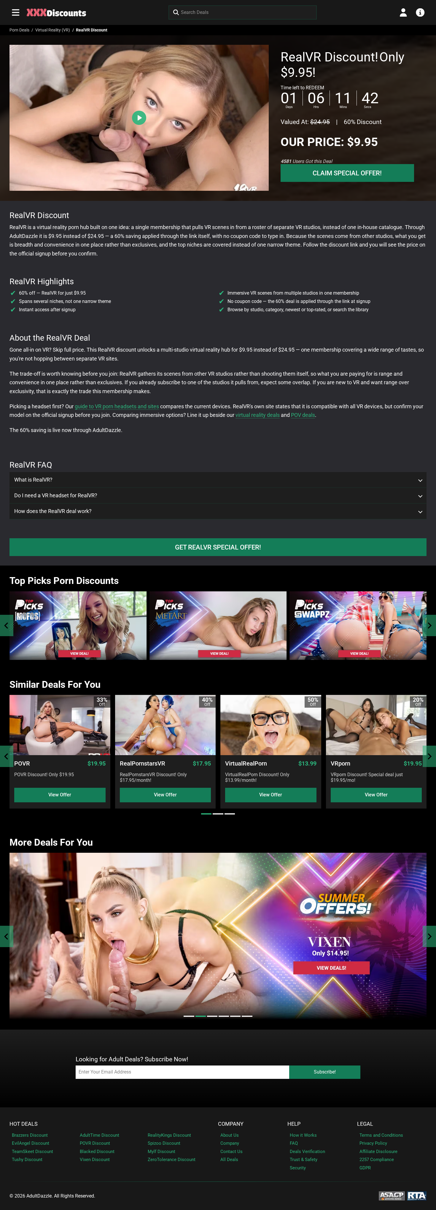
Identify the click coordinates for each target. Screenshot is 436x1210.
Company (231, 1124)
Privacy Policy (373, 1143)
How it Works (303, 1135)
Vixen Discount (95, 1159)
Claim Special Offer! (347, 173)
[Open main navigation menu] (15, 12)
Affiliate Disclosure (378, 1151)
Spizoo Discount (164, 1143)
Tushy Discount (27, 1159)
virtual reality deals (257, 415)
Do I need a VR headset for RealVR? (55, 495)
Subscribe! (325, 1072)
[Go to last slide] (6, 756)
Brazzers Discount (30, 1135)
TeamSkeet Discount (32, 1151)
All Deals (229, 1159)
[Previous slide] (6, 625)
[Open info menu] (420, 12)
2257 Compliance (376, 1159)
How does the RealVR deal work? (53, 511)
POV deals (303, 415)
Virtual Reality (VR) (52, 30)
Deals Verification (307, 1151)
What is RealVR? (33, 480)
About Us (229, 1135)
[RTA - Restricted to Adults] (417, 1195)
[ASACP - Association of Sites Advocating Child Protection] (392, 1195)
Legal (365, 1124)
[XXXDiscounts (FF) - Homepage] (56, 12)
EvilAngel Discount (30, 1143)
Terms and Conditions (381, 1135)
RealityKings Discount (169, 1135)
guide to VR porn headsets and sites (117, 406)
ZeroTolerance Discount (171, 1159)
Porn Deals (19, 30)
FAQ (294, 1143)
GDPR (365, 1168)
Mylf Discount (161, 1151)
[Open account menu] (403, 12)
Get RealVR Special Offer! (218, 547)
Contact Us (231, 1151)
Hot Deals (23, 1124)
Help (293, 1124)
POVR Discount (95, 1143)
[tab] (206, 814)
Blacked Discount (97, 1151)
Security (298, 1168)
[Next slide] (429, 625)
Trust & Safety (303, 1159)
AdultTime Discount (99, 1135)
